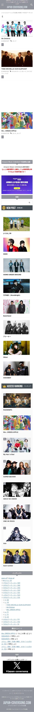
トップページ (5, 690)
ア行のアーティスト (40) (11, 583)
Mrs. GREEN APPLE (8, 131)
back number (8, 566)
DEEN (5, 254)
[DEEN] (16, 245)
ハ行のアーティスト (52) (11, 595)
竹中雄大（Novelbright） (12, 295)
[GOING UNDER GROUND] (16, 265)
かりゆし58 (7, 233)
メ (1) (7, 615)
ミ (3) (7, 602)
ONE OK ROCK (9, 521)
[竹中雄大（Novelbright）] (16, 286)
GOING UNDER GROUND (12, 275)
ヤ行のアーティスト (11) (11, 619)
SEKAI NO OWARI (10, 499)
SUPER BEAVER (9, 477)
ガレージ (23, 71)
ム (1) (7, 612)
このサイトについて (16, 690)
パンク (6, 73)
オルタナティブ (16, 71)
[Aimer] (16, 348)
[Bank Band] (16, 307)
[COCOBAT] (16, 368)
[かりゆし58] (16, 224)
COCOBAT (7, 378)
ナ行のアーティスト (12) (11, 593)
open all (4, 578)
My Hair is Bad (8, 454)
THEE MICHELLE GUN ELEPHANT (14, 69)
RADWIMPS (7, 410)
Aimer (5, 357)
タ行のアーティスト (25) (11, 590)
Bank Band (7, 316)
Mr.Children (5, 38)
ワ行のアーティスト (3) (11, 624)
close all (11, 578)
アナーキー (7, 336)
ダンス (14, 133)
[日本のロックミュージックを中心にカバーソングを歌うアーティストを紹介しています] (17, 8)
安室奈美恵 (5, 636)
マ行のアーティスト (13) (11, 597)
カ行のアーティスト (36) (11, 585)
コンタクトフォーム (19, 693)
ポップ (14, 41)
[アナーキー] (16, 327)
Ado (4, 543)
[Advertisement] (17, 96)
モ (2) (7, 617)
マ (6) (7, 600)
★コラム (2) (7, 580)
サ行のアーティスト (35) (11, 588)
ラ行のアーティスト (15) (11, 622)
